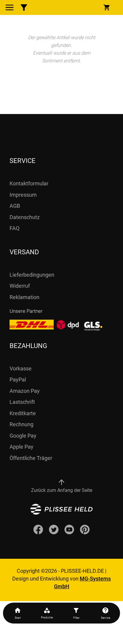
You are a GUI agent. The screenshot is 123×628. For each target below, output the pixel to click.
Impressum (23, 195)
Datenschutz (25, 217)
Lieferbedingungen (32, 275)
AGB (15, 206)
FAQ (14, 228)
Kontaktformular (29, 183)
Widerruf (20, 286)
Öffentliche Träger (31, 458)
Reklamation (24, 297)
